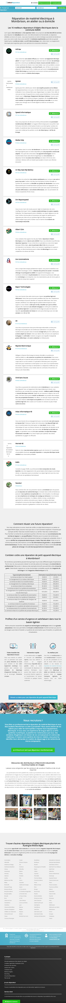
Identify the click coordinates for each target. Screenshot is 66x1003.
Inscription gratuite (56, 3)
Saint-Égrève (37, 905)
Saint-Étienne (37, 907)
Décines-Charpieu (23, 862)
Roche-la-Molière (38, 896)
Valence (51, 889)
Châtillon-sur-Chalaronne (10, 911)
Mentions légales (8, 971)
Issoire (20, 887)
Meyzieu (21, 911)
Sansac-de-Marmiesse (54, 873)
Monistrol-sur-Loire (23, 916)
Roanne (36, 893)
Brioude (6, 896)
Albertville (6, 862)
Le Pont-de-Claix (23, 893)
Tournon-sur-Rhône (53, 887)
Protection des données (10, 965)
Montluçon (36, 862)
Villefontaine (52, 905)
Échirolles (21, 869)
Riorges (36, 889)
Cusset (20, 860)
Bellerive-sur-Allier (8, 880)
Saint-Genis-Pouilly (38, 914)
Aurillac (6, 878)
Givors (20, 880)
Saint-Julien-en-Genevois (54, 860)
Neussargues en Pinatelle (40, 867)
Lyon (20, 905)
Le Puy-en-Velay (22, 896)
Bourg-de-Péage (8, 887)
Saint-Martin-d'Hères (53, 864)
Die (20, 864)
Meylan (21, 909)
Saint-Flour (36, 909)
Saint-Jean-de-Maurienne (39, 916)
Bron (5, 898)
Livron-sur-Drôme (23, 902)
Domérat (21, 867)
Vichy (50, 900)
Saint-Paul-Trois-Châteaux (55, 867)
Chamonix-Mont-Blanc (9, 907)
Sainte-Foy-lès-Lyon (38, 902)
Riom (35, 887)
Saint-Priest (51, 869)
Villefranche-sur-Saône (54, 907)
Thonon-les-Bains (53, 884)
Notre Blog (6, 974)
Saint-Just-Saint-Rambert (54, 862)
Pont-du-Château (38, 878)
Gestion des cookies (9, 967)
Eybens (21, 871)
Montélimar (36, 860)
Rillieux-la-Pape (37, 884)
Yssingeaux (51, 916)
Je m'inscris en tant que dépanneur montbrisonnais (33, 750)
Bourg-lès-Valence (8, 891)
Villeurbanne (52, 909)
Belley (5, 882)
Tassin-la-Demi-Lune (53, 880)
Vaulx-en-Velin (52, 893)
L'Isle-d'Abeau (22, 900)
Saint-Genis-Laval (38, 911)
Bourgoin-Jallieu (8, 893)
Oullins (35, 871)
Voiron (50, 911)
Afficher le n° (55, 50)
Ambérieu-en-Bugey (9, 864)
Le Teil (20, 898)
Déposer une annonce (44, 3)
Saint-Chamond (37, 900)
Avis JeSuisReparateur (9, 976)
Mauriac (21, 907)
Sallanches (51, 871)
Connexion (35, 2)
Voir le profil (56, 54)
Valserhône (51, 891)
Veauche (51, 896)
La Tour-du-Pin (22, 889)
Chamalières (7, 902)
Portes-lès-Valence (38, 880)
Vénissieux (51, 898)
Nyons (35, 869)
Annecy (6, 869)
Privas (35, 882)
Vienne (50, 902)
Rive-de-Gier (37, 891)
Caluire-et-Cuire (8, 900)
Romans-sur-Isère (38, 898)
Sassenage (51, 876)
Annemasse (7, 871)
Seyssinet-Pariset (53, 878)
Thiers (50, 882)
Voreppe (51, 914)
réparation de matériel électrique (53, 666)
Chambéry (6, 905)
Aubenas (6, 876)
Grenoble (21, 882)
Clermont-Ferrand (8, 914)
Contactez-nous (8, 969)
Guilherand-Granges (24, 884)
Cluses (5, 916)
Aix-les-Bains (7, 860)
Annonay (6, 873)
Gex (20, 878)
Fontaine (21, 876)
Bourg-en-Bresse (8, 889)
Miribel (20, 914)
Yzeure (50, 918)
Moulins (36, 864)
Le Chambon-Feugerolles (25, 891)
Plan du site (7, 978)
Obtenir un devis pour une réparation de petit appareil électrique (33, 697)
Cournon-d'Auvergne (9, 918)
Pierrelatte (36, 876)
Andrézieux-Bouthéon (9, 867)
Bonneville (6, 884)
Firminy (21, 873)
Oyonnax (36, 873)
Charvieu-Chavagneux (9, 909)
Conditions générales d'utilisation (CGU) (14, 963)
